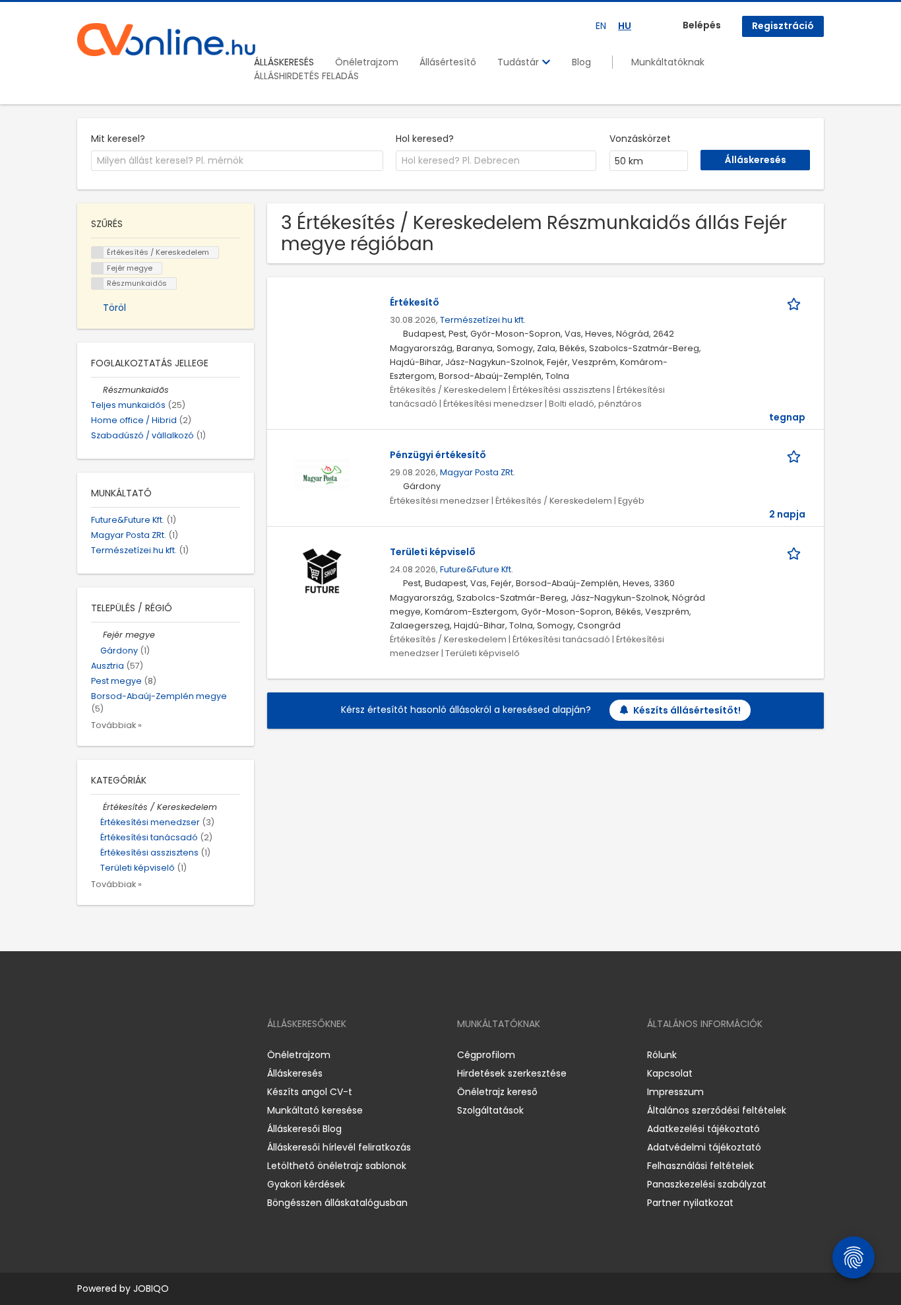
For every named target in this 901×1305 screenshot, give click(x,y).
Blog (581, 62)
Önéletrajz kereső (497, 1091)
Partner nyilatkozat (690, 1202)
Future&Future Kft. (476, 569)
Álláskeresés (295, 1073)
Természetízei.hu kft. (483, 319)
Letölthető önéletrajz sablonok (336, 1165)
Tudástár (519, 62)
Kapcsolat (670, 1073)
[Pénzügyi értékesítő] (322, 475)
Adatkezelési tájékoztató (703, 1128)
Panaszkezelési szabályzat (706, 1184)
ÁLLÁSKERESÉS (284, 62)
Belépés (702, 25)
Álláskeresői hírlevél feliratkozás (339, 1147)
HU (624, 25)
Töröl (114, 307)
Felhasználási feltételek (700, 1165)
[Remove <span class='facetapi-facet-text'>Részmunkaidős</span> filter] (98, 283)
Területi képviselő (433, 551)
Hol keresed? (425, 138)
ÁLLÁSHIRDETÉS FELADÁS (306, 76)
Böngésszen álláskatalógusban (337, 1202)
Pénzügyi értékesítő (438, 454)
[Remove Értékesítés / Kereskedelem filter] (97, 807)
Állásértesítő (447, 62)
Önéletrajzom (366, 62)
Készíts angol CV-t (309, 1091)
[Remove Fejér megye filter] (97, 634)
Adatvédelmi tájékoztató (704, 1147)
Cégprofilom (486, 1054)
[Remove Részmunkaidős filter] (97, 389)
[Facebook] (86, 1055)
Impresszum (675, 1091)
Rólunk (662, 1054)
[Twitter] (149, 1055)
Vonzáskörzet (640, 138)
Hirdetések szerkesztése (512, 1073)
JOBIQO (151, 1288)
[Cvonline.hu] (166, 39)
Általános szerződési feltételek (716, 1110)
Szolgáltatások (490, 1110)
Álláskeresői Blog (304, 1128)
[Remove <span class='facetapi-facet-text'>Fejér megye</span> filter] (98, 268)
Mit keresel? (118, 138)
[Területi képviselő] (322, 572)
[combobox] (237, 161)
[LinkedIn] (130, 1055)
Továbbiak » (116, 725)
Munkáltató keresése (315, 1110)
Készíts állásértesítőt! (687, 710)
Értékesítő (414, 302)
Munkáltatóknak (667, 62)
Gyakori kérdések (306, 1184)
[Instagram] (108, 1055)
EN (601, 25)
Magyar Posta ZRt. (477, 472)
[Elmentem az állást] (796, 302)
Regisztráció (783, 25)
